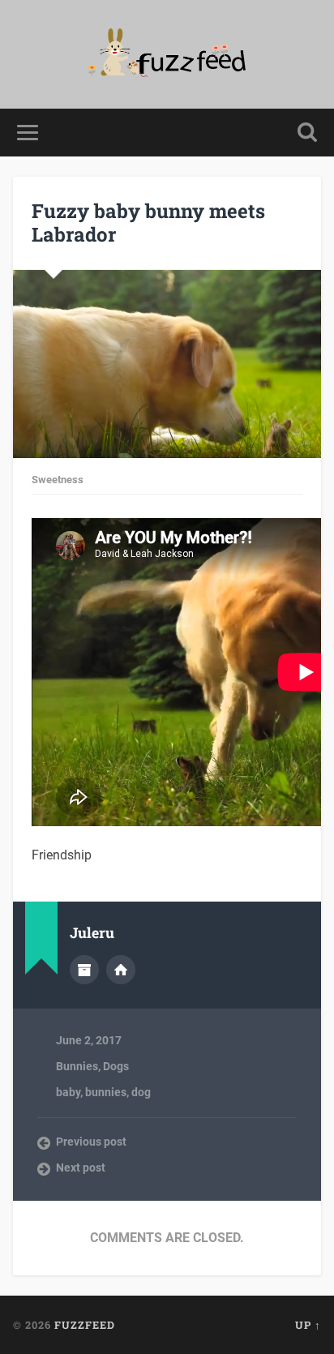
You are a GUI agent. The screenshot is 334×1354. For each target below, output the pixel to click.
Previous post (91, 1141)
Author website (120, 969)
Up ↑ (308, 1324)
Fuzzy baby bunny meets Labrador (148, 222)
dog (141, 1092)
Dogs (116, 1066)
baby (68, 1092)
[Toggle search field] (307, 132)
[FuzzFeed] (167, 54)
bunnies (105, 1092)
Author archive (84, 969)
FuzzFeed (84, 1324)
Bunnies (77, 1066)
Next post (80, 1167)
